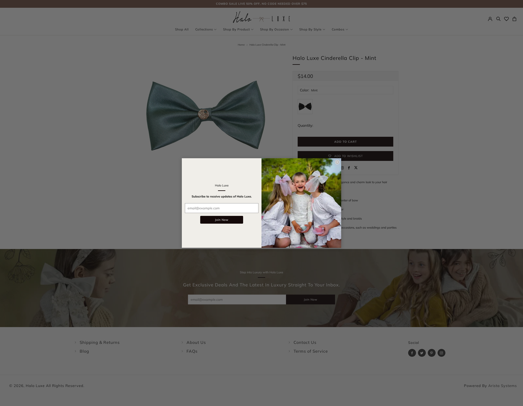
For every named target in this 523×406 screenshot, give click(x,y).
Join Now (221, 220)
